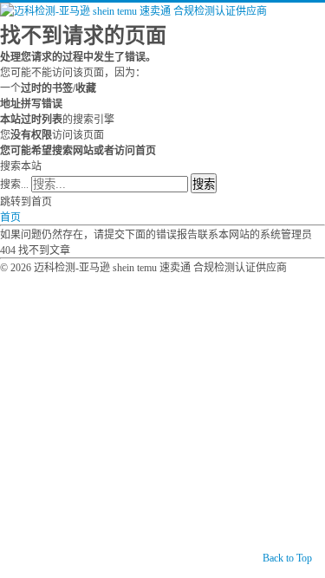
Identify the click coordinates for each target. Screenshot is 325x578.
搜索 (203, 184)
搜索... (14, 185)
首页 (10, 217)
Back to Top (287, 558)
